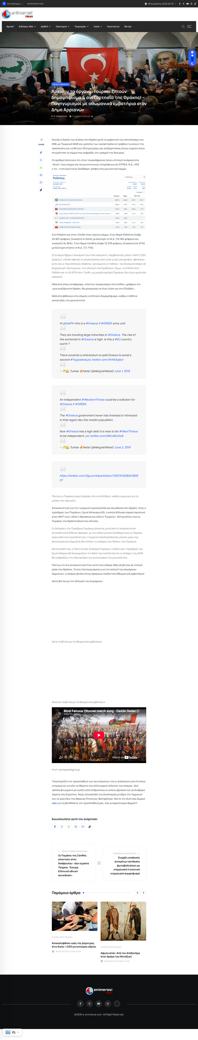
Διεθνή (44, 26)
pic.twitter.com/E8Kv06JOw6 (104, 436)
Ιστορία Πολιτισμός (62, 937)
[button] (137, 892)
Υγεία (96, 26)
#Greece (91, 323)
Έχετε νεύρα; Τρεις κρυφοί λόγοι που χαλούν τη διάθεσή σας (56, 3)
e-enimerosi (60, 116)
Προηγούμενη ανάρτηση (75, 851)
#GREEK (106, 323)
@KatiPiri (68, 323)
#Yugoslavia (78, 359)
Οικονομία (61, 26)
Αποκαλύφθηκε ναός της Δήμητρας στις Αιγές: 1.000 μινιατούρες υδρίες (74, 944)
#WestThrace (128, 431)
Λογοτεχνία (113, 26)
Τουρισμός (80, 26)
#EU (117, 339)
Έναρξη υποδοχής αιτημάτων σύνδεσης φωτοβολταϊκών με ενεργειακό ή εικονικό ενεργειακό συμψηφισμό (125, 865)
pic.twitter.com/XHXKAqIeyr (105, 359)
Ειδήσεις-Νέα (26, 26)
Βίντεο (128, 26)
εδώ (54, 803)
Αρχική (10, 26)
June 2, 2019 (122, 447)
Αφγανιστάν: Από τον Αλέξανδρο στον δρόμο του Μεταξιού (120, 954)
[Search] (183, 26)
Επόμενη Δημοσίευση (124, 853)
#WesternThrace (92, 399)
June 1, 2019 (122, 371)
